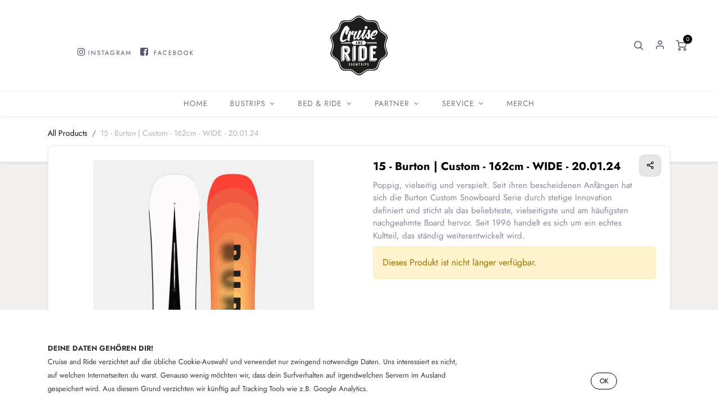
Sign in (660, 45)
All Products (68, 133)
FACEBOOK (174, 52)
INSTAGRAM (110, 52)
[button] (638, 45)
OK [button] (604, 381)
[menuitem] (195, 103)
